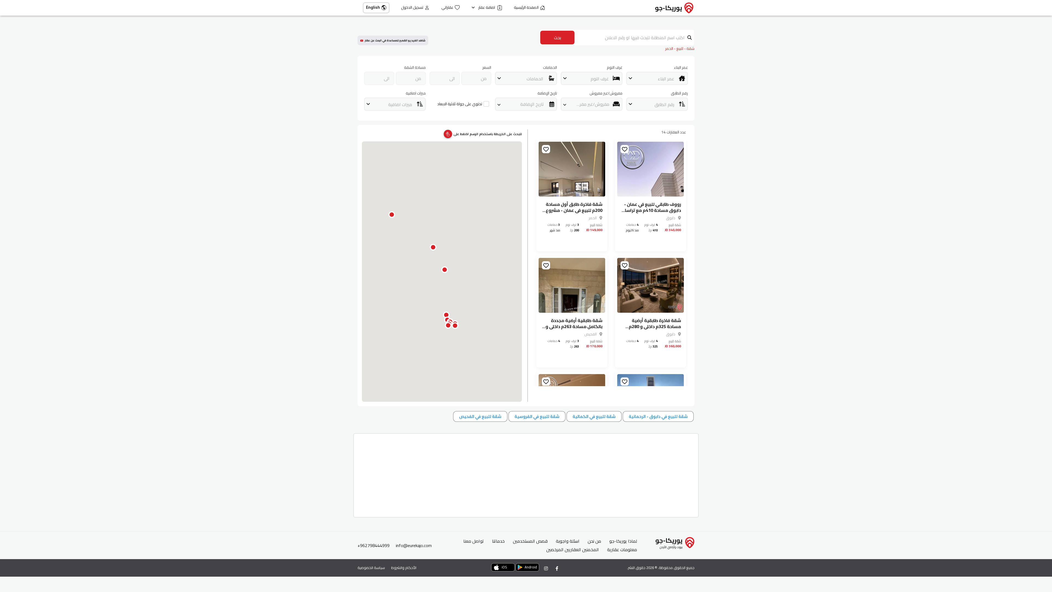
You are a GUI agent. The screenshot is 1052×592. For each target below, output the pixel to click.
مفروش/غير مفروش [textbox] (590, 104)
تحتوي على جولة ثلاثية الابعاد (459, 104)
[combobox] (657, 78)
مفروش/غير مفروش (606, 93)
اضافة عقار (487, 7)
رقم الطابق (679, 93)
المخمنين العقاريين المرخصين (572, 549)
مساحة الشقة (415, 67)
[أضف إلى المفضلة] (625, 149)
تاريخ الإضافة (547, 93)
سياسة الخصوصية (371, 567)
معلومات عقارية (622, 549)
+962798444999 (374, 545)
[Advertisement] (532, 473)
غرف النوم (614, 67)
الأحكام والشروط (403, 567)
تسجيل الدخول (412, 7)
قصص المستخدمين (530, 541)
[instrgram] (546, 568)
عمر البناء (681, 67)
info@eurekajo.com (414, 545)
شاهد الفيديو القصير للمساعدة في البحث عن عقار (395, 40)
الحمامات (550, 67)
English (373, 7)
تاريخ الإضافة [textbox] (532, 104)
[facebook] (557, 568)
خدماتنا (498, 541)
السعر (486, 67)
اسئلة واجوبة (567, 541)
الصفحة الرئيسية (526, 7)
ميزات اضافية (416, 93)
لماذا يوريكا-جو (623, 541)
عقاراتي (447, 7)
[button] (455, 325)
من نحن (594, 541)
